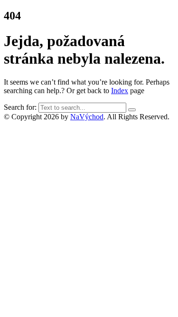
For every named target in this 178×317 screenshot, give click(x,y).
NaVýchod (86, 117)
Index (119, 90)
